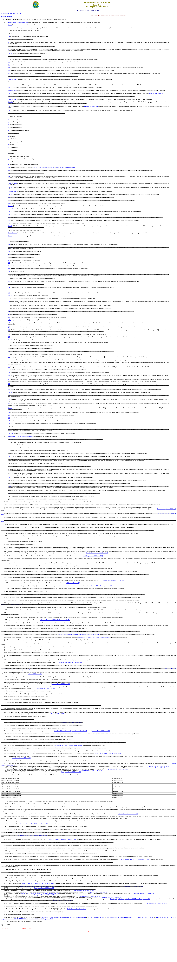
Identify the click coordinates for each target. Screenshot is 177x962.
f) (8, 133)
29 (164, 917)
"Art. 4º (10, 39)
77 (27, 919)
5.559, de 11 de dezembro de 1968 (65, 167)
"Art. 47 (10, 226)
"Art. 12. (10, 87)
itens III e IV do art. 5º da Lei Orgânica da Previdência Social (70, 731)
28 (162, 917)
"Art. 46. (10, 223)
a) (8, 42)
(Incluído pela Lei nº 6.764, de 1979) (100, 731)
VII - (9, 317)
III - (9, 62)
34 (173, 917)
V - (9, 244)
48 (17, 919)
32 (171, 917)
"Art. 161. (10, 433)
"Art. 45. (10, 211)
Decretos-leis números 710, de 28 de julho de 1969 (55, 917)
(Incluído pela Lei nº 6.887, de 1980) (45, 688)
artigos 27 (158, 917)
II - (9, 30)
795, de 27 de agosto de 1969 (77, 917)
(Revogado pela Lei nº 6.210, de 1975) (158, 766)
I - (8, 28)
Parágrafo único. (12, 79)
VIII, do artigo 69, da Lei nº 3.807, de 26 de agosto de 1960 (43, 893)
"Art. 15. (10, 96)
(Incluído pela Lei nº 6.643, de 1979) (60, 684)
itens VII (23, 893)
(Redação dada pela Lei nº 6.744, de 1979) (113, 580)
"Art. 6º (10, 76)
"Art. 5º (10, 53)
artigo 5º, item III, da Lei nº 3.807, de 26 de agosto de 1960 (94, 637)
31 (169, 917)
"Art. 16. (10, 102)
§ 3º (9, 73)
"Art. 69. (10, 295)
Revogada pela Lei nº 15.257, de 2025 (11, 13)
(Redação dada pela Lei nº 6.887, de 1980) (70, 662)
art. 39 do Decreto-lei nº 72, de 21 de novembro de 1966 (33, 824)
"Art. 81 (10, 392)
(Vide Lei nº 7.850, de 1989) (35, 674)
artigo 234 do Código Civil (156, 93)
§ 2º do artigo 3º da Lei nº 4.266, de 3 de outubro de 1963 (61, 839)
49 (19, 919)
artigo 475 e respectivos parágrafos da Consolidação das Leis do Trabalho (79, 634)
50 (21, 919)
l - (8, 342)
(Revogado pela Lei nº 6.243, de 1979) (156, 903)
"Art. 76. (10, 340)
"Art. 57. (10, 247)
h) (8, 139)
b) (8, 46)
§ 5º (9, 337)
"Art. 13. (10, 456)
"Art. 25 (10, 180)
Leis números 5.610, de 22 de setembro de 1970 (120, 917)
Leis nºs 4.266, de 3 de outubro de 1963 (43, 167)
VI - (9, 314)
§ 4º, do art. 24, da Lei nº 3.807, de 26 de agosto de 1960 (55, 620)
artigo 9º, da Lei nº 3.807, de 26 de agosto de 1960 (14, 604)
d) (8, 127)
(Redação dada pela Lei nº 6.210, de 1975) (97, 553)
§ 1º (9, 67)
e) (8, 130)
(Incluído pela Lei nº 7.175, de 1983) (21, 758)
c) (8, 49)
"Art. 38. (10, 194)
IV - (9, 65)
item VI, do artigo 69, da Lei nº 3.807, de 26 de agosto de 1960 (37, 886)
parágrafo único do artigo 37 (8, 919)
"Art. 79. (10, 351)
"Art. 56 (10, 236)
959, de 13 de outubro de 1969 (95, 917)
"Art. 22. (10, 113)
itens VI (112, 899)
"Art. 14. (10, 93)
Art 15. (10, 486)
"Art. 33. (10, 187)
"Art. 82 (10, 408)
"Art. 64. (10, 265)
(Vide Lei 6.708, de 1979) (73, 583)
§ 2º (9, 70)
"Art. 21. (10, 110)
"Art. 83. (10, 423)
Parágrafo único (12, 90)
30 (167, 917)
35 (175, 917)
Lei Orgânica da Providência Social (76, 909)
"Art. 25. (10, 493)
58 (25, 919)
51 (23, 919)
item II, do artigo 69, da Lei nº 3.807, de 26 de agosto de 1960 (38, 883)
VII (116, 899)
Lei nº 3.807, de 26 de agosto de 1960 (18, 22)
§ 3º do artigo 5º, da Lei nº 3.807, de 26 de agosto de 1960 (31, 835)
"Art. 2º (10, 25)
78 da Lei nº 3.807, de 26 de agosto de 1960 (41, 919)
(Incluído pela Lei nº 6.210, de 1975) (93, 556)
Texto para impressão (6, 16)
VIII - (9, 320)
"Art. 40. (10, 206)
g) (8, 136)
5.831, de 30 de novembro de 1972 (144, 917)
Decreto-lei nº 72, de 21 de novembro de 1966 (20, 436)
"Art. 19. (10, 106)
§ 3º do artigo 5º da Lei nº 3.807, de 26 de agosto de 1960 (133, 859)
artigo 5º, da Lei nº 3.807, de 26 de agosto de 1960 (68, 745)
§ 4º (9, 334)
